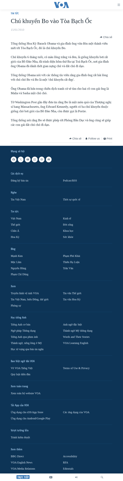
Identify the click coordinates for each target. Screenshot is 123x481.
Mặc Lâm (16, 262)
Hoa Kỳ (15, 237)
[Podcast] (42, 159)
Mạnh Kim (17, 256)
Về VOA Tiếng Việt (22, 368)
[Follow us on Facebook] (13, 159)
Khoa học (68, 231)
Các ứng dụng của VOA (76, 412)
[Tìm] (102, 477)
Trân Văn (68, 268)
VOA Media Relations (23, 468)
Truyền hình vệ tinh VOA (25, 293)
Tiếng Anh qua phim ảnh (24, 337)
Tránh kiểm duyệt (20, 437)
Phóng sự (16, 305)
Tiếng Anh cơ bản (20, 324)
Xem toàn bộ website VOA (25, 393)
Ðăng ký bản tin (19, 180)
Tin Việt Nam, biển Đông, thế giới (29, 299)
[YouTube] (51, 477)
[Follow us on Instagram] (35, 159)
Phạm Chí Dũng (19, 274)
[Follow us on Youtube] (27, 159)
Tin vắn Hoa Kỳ (72, 299)
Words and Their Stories (76, 337)
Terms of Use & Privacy (76, 368)
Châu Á (15, 231)
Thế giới (15, 224)
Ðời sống (68, 224)
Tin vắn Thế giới (72, 293)
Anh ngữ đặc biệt (72, 324)
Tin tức (15, 13)
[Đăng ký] (49, 159)
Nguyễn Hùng (18, 268)
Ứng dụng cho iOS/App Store (27, 412)
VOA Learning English (75, 343)
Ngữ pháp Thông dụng (23, 331)
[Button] (106, 37)
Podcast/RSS (70, 180)
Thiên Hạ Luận (71, 262)
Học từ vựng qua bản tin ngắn (27, 349)
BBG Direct (17, 456)
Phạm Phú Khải (71, 256)
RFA (65, 462)
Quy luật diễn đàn (20, 374)
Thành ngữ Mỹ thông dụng (77, 331)
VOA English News (21, 462)
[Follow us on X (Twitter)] (21, 159)
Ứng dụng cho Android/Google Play (30, 418)
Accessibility (70, 456)
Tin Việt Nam (18, 199)
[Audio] (76, 477)
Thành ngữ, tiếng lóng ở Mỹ (26, 343)
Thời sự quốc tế (71, 199)
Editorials (68, 468)
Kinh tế (67, 218)
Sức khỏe (68, 237)
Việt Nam (16, 218)
